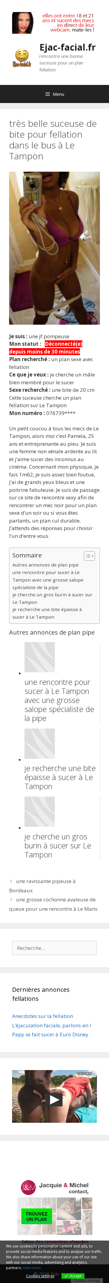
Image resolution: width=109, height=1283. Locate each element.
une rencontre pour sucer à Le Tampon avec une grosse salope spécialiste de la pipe (48, 579)
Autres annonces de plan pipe (45, 565)
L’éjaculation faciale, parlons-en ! (51, 1025)
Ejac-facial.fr (67, 47)
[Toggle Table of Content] (86, 556)
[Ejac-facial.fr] (22, 56)
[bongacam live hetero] (54, 31)
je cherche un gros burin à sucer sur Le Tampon (52, 598)
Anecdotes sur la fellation (42, 1016)
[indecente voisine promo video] (54, 1096)
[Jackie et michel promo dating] (54, 1214)
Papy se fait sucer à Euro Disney (50, 1034)
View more (32, 1267)
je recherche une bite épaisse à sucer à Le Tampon (47, 613)
